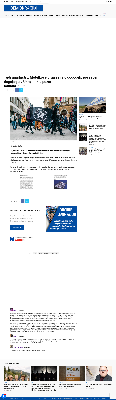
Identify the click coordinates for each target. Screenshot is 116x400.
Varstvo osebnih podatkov (65, 398)
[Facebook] (106, 1)
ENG (104, 15)
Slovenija (13, 85)
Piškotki (75, 398)
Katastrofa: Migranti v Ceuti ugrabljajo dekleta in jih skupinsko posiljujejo (97, 150)
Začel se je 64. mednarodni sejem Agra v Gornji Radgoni (70, 385)
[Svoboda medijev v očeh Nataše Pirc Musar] (99, 373)
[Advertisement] (58, 36)
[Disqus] (43, 281)
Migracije (91, 147)
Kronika (81, 114)
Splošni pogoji (53, 398)
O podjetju (44, 398)
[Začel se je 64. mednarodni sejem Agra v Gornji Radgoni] (72, 373)
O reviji (38, 398)
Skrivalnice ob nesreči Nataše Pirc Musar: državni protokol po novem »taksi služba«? (97, 126)
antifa (35, 253)
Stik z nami (82, 398)
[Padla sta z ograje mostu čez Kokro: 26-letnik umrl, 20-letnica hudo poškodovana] (92, 105)
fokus (40, 253)
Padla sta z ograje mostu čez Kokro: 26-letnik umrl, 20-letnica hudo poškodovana (92, 117)
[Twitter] (108, 1)
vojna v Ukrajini (54, 253)
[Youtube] (111, 1)
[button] (109, 15)
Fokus (6, 85)
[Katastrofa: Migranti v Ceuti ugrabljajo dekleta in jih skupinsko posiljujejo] (83, 151)
